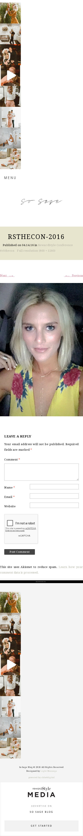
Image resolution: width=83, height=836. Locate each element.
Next (7, 275)
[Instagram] (16, 18)
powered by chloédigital (42, 777)
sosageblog (10, 6)
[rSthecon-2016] (41, 349)
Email (9, 497)
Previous (73, 275)
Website (10, 506)
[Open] (10, 13)
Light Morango (49, 771)
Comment (12, 459)
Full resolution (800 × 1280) (36, 250)
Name (9, 487)
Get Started (41, 826)
